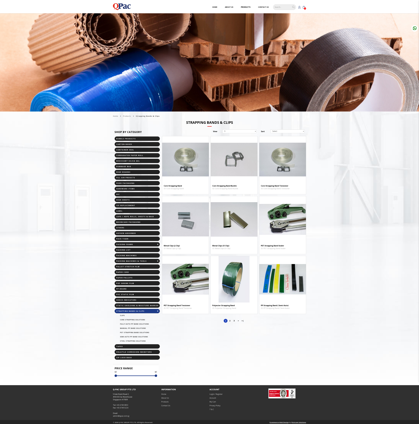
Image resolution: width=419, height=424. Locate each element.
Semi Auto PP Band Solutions (134, 337)
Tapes (119, 346)
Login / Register (216, 394)
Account (213, 398)
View (215, 131)
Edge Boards (123, 172)
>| (243, 321)
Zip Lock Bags (124, 357)
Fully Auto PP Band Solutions (134, 324)
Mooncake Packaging (128, 222)
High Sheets (123, 200)
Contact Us (165, 405)
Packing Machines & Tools (131, 261)
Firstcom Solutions (298, 422)
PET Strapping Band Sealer (272, 245)
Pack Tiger (122, 239)
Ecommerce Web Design (279, 422)
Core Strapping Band (173, 186)
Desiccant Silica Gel (128, 161)
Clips (122, 315)
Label (119, 211)
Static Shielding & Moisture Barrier (137, 305)
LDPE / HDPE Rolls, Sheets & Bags (135, 216)
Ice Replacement (125, 205)
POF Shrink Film (125, 283)
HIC (118, 194)
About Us (165, 398)
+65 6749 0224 (122, 408)
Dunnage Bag (123, 166)
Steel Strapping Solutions (133, 341)
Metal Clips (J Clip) (172, 245)
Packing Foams (124, 244)
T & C (212, 409)
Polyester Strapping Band (223, 305)
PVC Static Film (125, 294)
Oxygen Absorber (126, 233)
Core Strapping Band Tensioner (274, 186)
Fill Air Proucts (125, 178)
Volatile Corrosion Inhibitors (134, 352)
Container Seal (125, 150)
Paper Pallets (124, 278)
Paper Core (122, 272)
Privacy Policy (215, 405)
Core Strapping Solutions (132, 320)
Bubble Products (126, 139)
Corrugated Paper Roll (129, 155)
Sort (263, 131)
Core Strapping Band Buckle (224, 186)
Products (127, 116)
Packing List (123, 250)
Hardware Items (125, 189)
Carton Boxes (124, 144)
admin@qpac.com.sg (121, 416)
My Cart (213, 402)
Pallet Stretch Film (128, 267)
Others (120, 228)
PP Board (121, 289)
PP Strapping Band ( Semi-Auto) (274, 305)
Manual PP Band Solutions (133, 328)
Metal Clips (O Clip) (220, 245)
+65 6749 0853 (122, 405)
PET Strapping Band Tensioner (177, 305)
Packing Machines (126, 255)
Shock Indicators (126, 300)
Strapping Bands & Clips (148, 116)
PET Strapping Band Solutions (134, 332)
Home (115, 116)
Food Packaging (125, 183)
